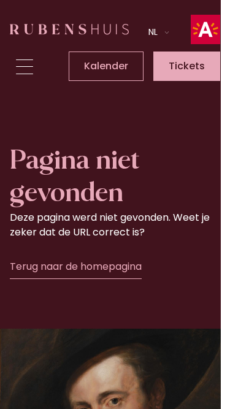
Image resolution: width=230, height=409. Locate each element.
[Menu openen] (24, 67)
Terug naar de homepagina (76, 266)
